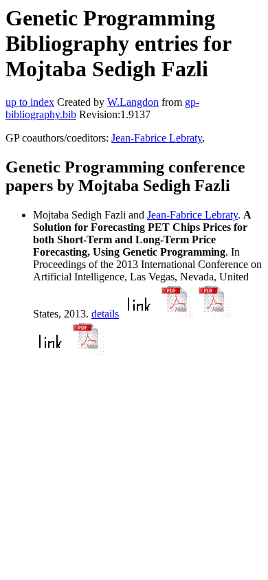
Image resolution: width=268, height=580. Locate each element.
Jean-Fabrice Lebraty (156, 138)
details (105, 314)
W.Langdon (133, 102)
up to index (29, 102)
